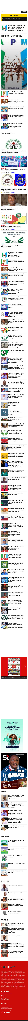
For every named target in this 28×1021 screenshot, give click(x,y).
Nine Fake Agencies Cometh (16, 892)
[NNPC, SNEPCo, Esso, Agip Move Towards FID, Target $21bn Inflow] (4, 500)
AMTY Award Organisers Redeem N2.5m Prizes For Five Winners (16, 306)
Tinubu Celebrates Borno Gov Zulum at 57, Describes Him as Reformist (12, 208)
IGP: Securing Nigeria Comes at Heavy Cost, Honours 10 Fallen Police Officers (16, 571)
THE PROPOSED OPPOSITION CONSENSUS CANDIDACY (15, 951)
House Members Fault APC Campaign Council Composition (16, 92)
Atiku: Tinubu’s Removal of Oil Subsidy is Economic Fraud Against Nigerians (16, 797)
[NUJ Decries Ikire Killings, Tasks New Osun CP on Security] (4, 350)
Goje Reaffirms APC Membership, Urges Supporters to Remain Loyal (16, 101)
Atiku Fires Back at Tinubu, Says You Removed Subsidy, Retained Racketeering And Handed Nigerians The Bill (15, 820)
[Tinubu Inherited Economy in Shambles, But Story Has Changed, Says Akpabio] (4, 388)
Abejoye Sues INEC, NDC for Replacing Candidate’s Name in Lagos (15, 404)
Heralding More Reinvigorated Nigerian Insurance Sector (16, 470)
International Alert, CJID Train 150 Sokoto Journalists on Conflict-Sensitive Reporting (16, 455)
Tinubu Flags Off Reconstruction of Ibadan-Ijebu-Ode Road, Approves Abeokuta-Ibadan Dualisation (15, 625)
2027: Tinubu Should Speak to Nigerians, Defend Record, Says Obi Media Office (16, 116)
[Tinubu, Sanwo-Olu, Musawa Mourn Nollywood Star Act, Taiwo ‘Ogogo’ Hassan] (4, 592)
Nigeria (3, 149)
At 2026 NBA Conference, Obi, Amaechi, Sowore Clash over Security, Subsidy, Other (16, 563)
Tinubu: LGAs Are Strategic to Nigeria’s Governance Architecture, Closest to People (16, 579)
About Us (3, 996)
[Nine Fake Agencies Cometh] (4, 892)
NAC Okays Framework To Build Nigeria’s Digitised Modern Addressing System (16, 396)
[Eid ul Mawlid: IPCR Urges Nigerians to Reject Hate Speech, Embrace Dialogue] (4, 430)
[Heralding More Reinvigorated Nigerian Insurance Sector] (4, 469)
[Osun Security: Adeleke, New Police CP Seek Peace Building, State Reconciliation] (4, 538)
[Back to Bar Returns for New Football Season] (4, 492)
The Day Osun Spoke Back (15, 935)
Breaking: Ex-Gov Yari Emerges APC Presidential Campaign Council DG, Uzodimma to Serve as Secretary (16, 805)
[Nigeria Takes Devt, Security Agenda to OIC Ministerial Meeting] (14, 237)
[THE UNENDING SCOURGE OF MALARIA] (4, 870)
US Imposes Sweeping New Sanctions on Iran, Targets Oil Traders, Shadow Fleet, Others (16, 517)
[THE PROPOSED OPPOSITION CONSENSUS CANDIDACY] (4, 950)
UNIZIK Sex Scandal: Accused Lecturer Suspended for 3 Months (15, 419)
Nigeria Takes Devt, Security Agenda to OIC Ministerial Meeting (15, 336)
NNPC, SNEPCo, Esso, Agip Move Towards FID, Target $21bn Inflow (16, 502)
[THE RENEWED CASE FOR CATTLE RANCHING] (4, 847)
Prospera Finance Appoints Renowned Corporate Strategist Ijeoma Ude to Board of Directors (15, 487)
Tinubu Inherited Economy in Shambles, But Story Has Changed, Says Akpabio (15, 390)
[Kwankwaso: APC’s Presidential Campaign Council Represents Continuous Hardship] (4, 508)
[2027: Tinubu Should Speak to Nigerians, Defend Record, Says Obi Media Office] (4, 114)
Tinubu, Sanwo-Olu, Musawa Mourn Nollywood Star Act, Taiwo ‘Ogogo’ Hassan (15, 594)
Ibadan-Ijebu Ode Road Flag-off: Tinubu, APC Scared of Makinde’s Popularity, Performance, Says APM (16, 28)
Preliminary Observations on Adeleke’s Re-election (15, 912)
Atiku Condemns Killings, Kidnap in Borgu (14, 608)
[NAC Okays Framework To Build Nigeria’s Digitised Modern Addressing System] (4, 394)
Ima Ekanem (13, 153)
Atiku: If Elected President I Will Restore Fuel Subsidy (16, 826)
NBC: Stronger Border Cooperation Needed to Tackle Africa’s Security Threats (13, 151)
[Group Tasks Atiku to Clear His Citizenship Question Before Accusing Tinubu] (4, 423)
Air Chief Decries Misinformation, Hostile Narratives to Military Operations (14, 533)
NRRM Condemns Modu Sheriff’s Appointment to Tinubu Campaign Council (16, 447)
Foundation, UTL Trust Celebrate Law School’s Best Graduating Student (15, 412)
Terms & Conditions (5, 999)
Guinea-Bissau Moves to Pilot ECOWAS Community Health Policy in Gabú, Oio (11, 227)
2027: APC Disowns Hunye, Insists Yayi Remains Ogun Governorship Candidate (15, 556)
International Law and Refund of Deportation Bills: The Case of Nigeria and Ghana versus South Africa (16, 930)
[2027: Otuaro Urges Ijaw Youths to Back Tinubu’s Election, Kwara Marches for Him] (4, 523)
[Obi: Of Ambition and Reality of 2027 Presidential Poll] (4, 477)
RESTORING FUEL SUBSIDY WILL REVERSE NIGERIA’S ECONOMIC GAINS (16, 899)
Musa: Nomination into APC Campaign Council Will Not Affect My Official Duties (15, 602)
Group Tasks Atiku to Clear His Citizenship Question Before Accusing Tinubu (16, 425)
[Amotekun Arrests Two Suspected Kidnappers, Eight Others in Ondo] (4, 437)
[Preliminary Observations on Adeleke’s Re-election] (4, 911)
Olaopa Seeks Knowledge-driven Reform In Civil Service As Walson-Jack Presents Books (16, 382)
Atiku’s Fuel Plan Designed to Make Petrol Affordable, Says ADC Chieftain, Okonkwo (15, 586)
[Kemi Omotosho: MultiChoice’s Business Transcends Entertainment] (4, 546)
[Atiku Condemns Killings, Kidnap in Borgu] (4, 607)
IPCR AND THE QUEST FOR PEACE (16, 863)
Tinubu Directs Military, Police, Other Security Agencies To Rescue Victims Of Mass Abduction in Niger (16, 375)
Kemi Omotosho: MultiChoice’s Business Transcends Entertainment (16, 548)
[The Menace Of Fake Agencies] (4, 884)
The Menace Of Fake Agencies (16, 885)
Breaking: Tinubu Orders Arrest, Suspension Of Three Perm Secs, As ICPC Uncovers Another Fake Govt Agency (15, 812)
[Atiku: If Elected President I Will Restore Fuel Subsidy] (4, 825)
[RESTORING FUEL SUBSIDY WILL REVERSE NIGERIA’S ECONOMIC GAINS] (4, 897)
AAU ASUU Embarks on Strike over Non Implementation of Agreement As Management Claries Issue (13, 189)
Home (2, 995)
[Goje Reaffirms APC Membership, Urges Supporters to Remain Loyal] (4, 99)
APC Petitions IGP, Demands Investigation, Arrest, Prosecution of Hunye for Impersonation (15, 125)
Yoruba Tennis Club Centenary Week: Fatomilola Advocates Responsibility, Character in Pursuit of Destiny (16, 345)
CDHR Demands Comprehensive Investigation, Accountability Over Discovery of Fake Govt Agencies (16, 618)
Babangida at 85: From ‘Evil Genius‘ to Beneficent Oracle (15, 904)
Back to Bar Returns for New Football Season (15, 493)
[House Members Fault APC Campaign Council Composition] (4, 91)
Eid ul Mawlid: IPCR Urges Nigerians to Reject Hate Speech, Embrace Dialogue (15, 432)
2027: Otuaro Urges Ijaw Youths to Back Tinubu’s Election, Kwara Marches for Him (15, 526)
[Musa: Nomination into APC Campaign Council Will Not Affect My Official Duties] (4, 599)
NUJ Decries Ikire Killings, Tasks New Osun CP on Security (16, 351)
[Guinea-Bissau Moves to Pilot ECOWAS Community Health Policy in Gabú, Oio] (14, 218)
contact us (7, 1010)
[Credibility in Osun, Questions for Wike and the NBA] (4, 923)
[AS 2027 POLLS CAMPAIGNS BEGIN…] (4, 855)
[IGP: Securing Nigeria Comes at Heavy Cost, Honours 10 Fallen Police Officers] (4, 569)
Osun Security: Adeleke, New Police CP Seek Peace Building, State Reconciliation (16, 540)
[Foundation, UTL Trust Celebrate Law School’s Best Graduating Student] (4, 409)
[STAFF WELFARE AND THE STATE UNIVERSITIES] (4, 839)
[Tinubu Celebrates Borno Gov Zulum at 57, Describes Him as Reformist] (14, 200)
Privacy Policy (4, 998)
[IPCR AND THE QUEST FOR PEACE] (4, 862)
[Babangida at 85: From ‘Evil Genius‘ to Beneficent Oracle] (4, 903)
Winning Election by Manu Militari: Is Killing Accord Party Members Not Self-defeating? (16, 945)
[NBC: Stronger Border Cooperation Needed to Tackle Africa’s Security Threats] (14, 143)
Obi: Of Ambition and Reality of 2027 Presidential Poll (16, 478)
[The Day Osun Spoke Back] (4, 935)
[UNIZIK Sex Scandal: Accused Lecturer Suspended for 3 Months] (4, 417)
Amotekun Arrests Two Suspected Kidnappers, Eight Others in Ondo (15, 440)
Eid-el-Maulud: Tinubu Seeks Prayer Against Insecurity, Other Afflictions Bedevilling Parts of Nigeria (15, 360)
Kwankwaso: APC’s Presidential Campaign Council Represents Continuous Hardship (16, 510)
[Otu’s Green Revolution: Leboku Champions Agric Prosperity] (4, 106)
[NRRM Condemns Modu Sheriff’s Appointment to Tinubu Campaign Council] (4, 445)
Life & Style (3, 168)
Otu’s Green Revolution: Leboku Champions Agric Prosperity (16, 107)
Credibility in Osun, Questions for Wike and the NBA (16, 924)
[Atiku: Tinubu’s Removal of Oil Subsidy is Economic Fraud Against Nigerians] (4, 794)
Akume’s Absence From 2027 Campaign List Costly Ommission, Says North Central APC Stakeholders (16, 368)
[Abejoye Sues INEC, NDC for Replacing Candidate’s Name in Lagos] (4, 402)
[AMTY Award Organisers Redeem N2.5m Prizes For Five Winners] (14, 161)
